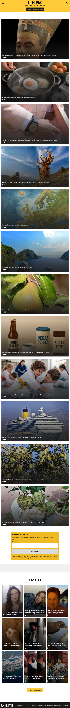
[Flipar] (7, 705)
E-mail (14, 542)
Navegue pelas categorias (35, 9)
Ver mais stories (35, 690)
